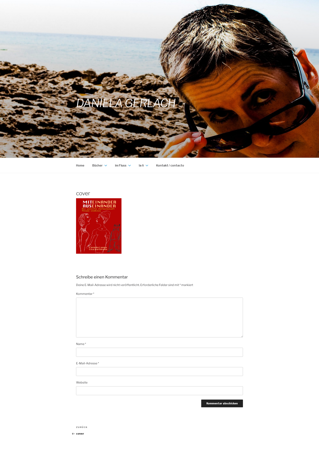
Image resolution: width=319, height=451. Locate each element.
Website (82, 382)
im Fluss (120, 165)
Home (80, 165)
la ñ (141, 165)
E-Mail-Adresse (87, 363)
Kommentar (85, 294)
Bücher (97, 165)
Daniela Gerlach (126, 103)
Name (81, 344)
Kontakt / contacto (170, 165)
